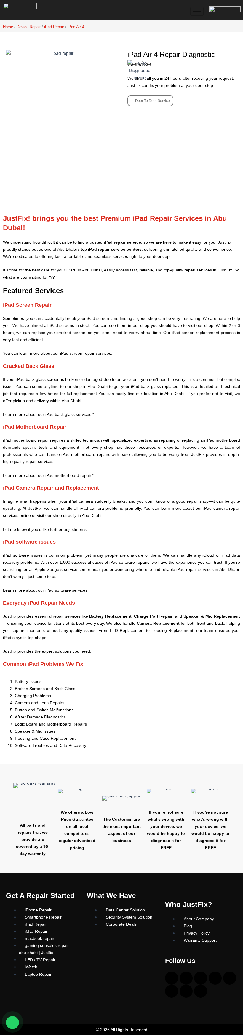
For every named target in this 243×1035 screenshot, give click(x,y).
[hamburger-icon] (197, 11)
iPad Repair (54, 27)
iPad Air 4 (76, 27)
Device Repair (29, 27)
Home (8, 27)
